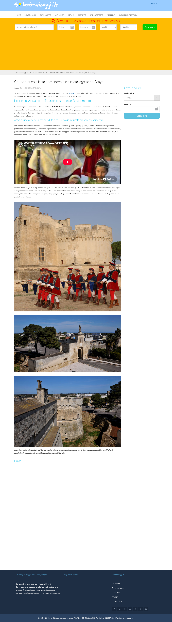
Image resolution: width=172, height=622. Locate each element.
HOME (18, 15)
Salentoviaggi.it (22, 72)
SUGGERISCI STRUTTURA (128, 15)
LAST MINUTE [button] (59, 15)
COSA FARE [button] (82, 15)
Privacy (115, 597)
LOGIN (154, 4)
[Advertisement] (86, 50)
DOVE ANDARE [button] (45, 15)
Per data (127, 104)
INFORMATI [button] (111, 15)
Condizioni (116, 592)
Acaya (71, 93)
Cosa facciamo (118, 588)
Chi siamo (116, 583)
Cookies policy (118, 601)
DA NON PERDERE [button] (96, 15)
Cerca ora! (141, 115)
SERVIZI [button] (71, 15)
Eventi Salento (38, 72)
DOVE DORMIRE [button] (30, 15)
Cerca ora (150, 27)
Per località (129, 93)
